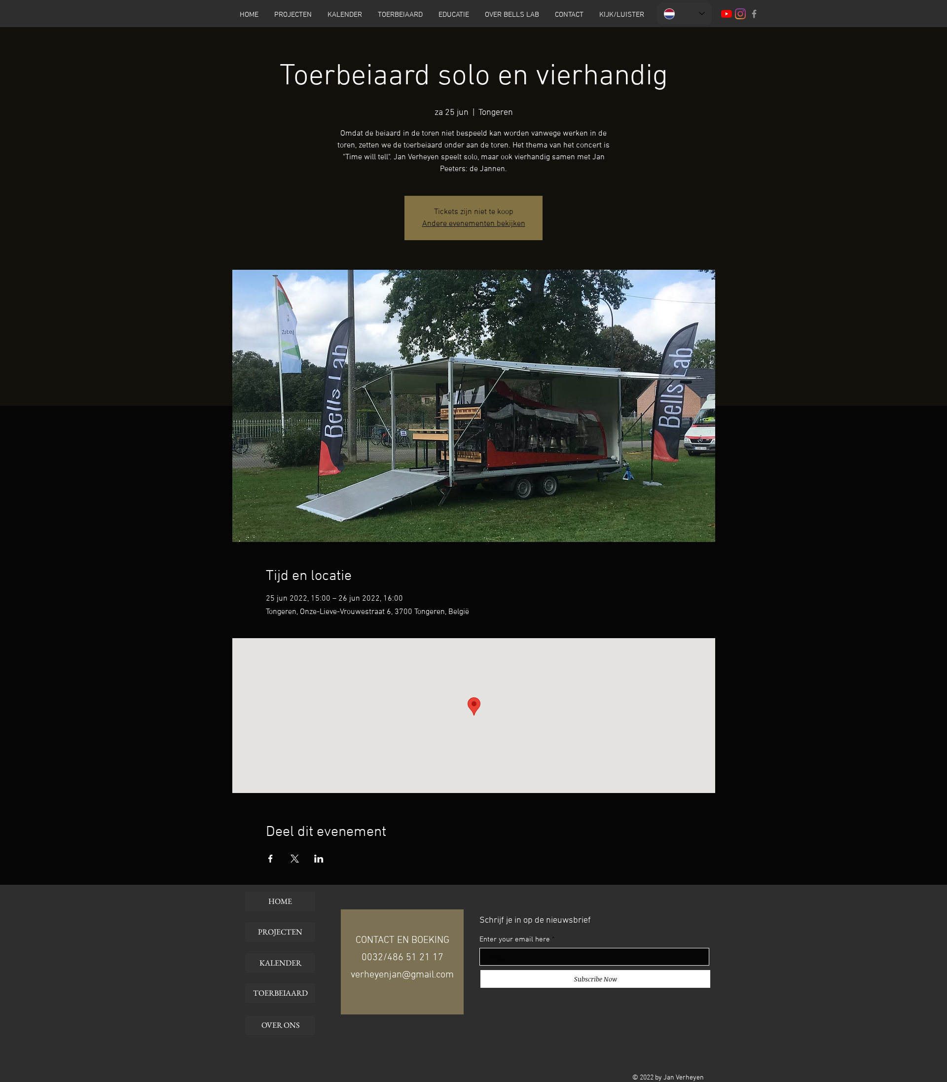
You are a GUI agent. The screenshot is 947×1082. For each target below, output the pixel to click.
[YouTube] (726, 13)
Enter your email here (514, 939)
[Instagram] (740, 13)
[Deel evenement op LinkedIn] (319, 859)
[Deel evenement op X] (294, 859)
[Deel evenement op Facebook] (270, 859)
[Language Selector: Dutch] (684, 13)
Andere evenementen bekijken (473, 224)
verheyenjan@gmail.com (402, 975)
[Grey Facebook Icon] (754, 13)
